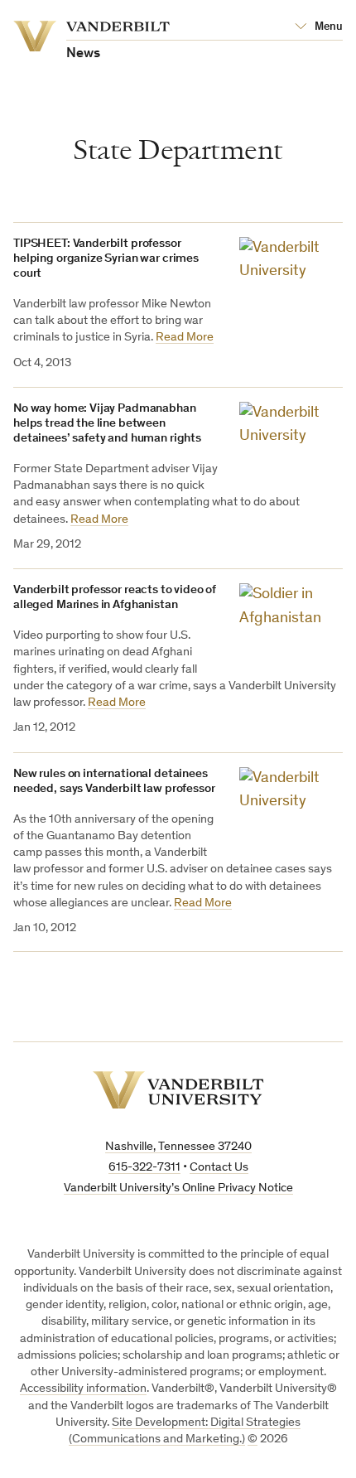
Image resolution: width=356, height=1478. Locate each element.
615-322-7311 (144, 1168)
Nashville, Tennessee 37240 (178, 1147)
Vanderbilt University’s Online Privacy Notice (178, 1188)
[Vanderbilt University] (178, 1089)
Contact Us (219, 1168)
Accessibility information (83, 1389)
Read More (185, 337)
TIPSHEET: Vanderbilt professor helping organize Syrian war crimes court (106, 259)
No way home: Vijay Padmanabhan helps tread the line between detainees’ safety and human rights (107, 424)
